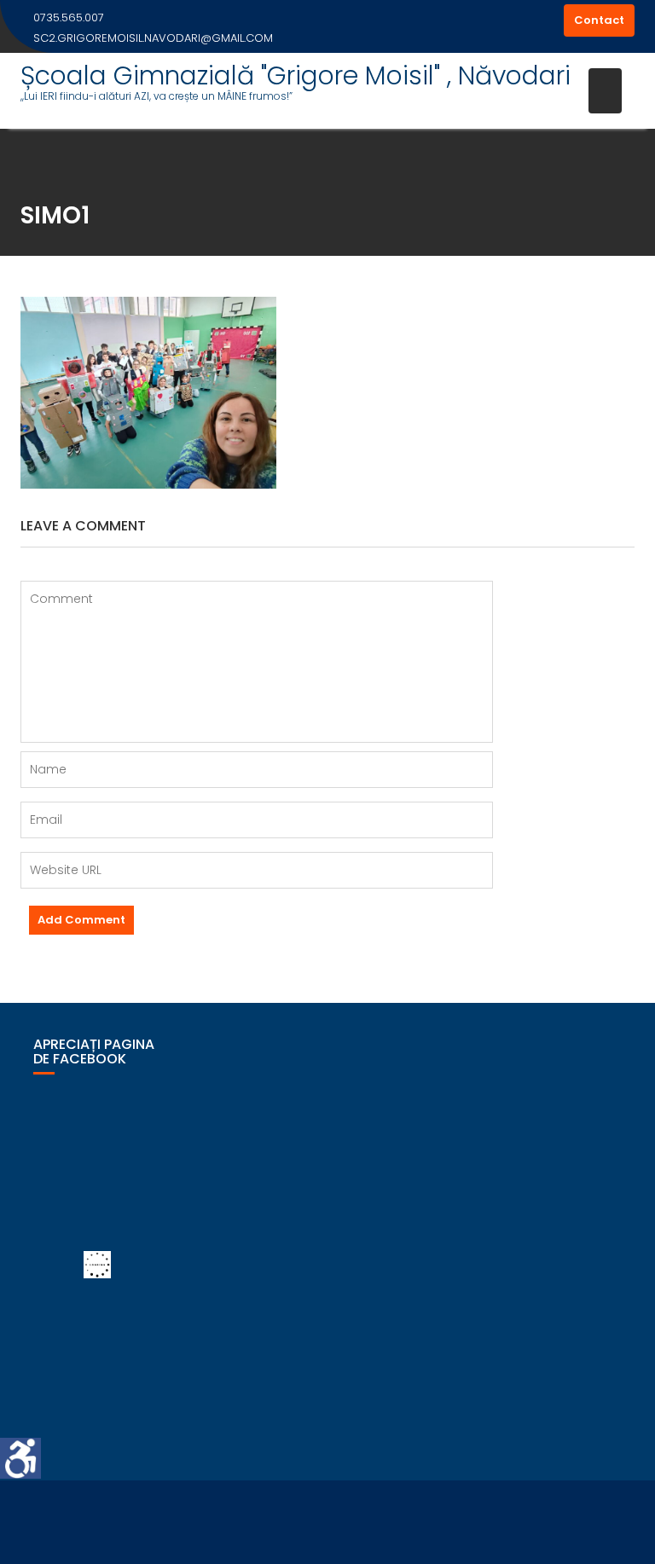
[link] (20, 1458)
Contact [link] (599, 20)
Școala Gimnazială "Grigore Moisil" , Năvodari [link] (295, 75)
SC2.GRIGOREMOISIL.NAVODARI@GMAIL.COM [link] (153, 38)
